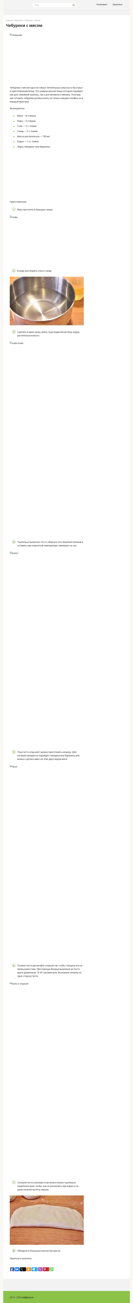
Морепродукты (91, 1282)
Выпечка (111, 1282)
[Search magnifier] (73, 5)
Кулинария (102, 4)
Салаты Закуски (44, 1282)
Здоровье (117, 4)
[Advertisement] (47, 178)
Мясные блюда (68, 1282)
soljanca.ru (28, 1297)
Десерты (16, 1288)
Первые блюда (20, 1282)
